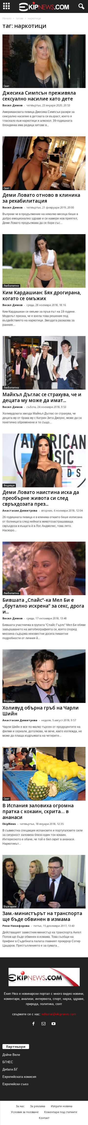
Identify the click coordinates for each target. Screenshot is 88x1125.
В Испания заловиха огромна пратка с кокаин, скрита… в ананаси (38, 811)
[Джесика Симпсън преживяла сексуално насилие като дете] (44, 61)
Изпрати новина (61, 1106)
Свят (6, 86)
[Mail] (45, 1024)
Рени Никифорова (16, 926)
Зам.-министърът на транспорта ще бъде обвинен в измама (42, 916)
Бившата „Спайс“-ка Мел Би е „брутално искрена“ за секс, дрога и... (43, 606)
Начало (6, 18)
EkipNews (9, 824)
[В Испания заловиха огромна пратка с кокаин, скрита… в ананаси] (44, 773)
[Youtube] (54, 1024)
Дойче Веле (11, 1055)
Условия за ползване (25, 1112)
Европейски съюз (15, 1084)
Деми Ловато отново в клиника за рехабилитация (41, 198)
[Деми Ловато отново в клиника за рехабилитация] (44, 163)
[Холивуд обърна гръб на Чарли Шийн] (44, 676)
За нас (20, 1106)
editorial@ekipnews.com (59, 1014)
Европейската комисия (19, 1077)
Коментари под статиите (60, 1112)
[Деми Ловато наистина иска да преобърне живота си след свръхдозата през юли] (44, 460)
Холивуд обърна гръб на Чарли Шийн (40, 711)
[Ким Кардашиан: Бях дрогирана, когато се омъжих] (44, 261)
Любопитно (11, 285)
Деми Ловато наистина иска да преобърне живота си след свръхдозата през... (40, 498)
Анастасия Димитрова (19, 510)
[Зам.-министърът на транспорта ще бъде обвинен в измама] (44, 881)
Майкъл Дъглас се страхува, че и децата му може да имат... (41, 397)
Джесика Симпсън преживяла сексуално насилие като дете (39, 96)
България (10, 906)
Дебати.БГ (10, 1069)
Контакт (44, 1118)
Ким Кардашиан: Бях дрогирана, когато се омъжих (41, 295)
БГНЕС (7, 1062)
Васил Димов (12, 105)
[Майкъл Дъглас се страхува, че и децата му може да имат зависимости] (44, 363)
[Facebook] (35, 1024)
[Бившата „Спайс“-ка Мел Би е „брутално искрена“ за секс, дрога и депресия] (44, 568)
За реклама (37, 1106)
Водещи (9, 485)
